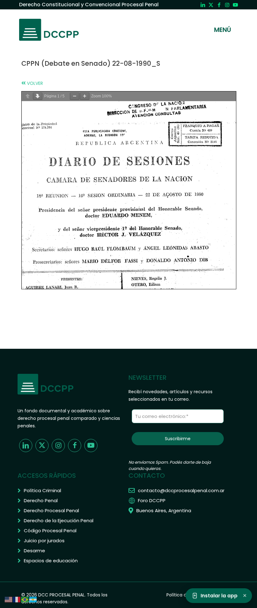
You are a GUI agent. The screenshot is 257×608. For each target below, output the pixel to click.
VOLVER (34, 83)
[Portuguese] (25, 599)
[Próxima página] (37, 96)
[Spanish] (33, 599)
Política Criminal (42, 490)
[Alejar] (74, 96)
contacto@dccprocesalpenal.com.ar (181, 490)
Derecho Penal (41, 500)
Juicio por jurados (44, 540)
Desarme (34, 550)
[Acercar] (84, 96)
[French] (17, 599)
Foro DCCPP (151, 500)
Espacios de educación (51, 560)
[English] (9, 599)
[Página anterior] (27, 96)
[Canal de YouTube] (235, 5)
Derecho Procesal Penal (51, 510)
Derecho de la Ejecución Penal (58, 520)
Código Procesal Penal (50, 530)
